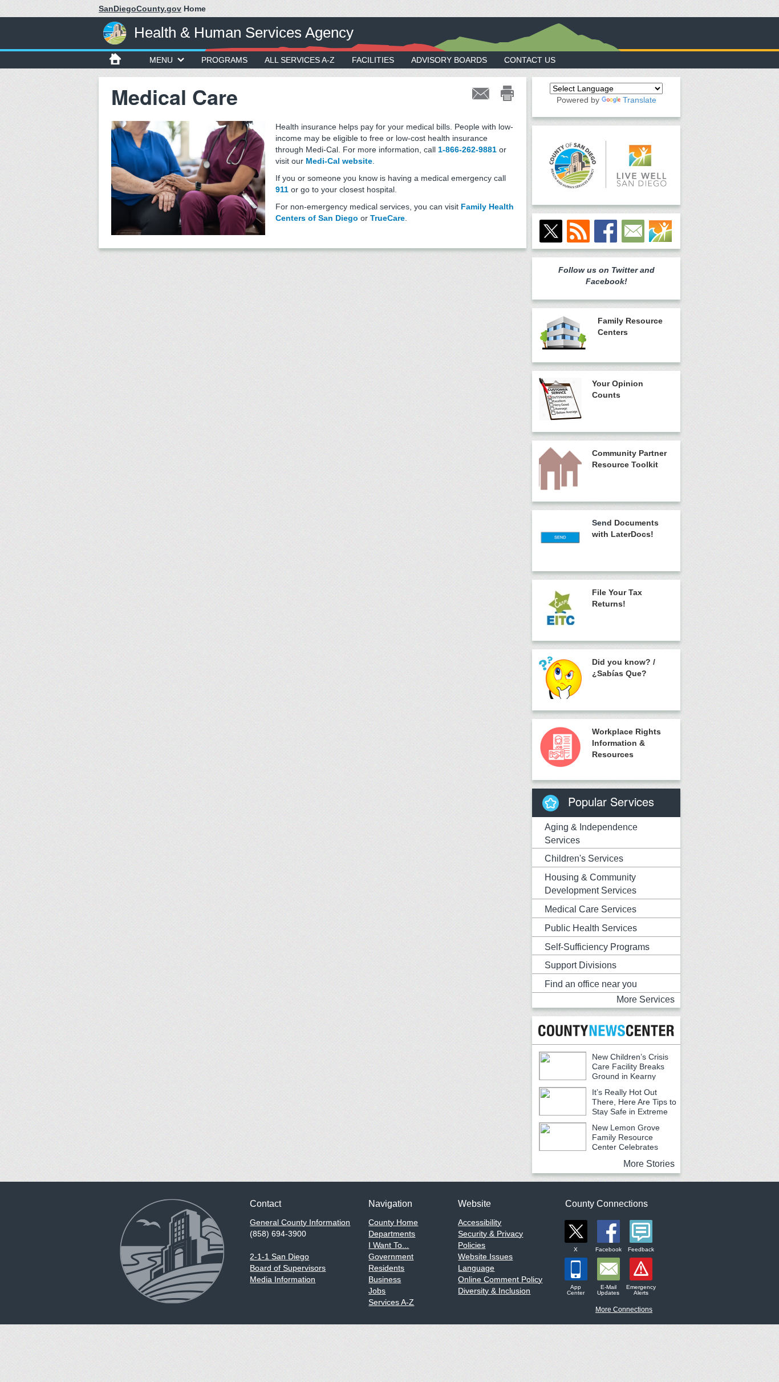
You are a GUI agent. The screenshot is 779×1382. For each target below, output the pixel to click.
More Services (645, 999)
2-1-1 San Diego (279, 1256)
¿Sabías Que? (619, 673)
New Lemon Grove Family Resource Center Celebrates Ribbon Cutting (599, 1142)
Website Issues (485, 1256)
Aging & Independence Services (591, 833)
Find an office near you (591, 984)
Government (390, 1256)
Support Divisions (580, 965)
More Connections (623, 1310)
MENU (161, 59)
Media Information (282, 1279)
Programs (224, 59)
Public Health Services (591, 928)
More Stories (649, 1164)
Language (476, 1267)
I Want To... (388, 1245)
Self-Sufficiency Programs (597, 947)
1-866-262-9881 (467, 149)
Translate (639, 99)
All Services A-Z (300, 59)
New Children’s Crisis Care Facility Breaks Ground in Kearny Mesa (603, 1071)
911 (282, 189)
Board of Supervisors (288, 1267)
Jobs (377, 1290)
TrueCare (387, 218)
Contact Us (529, 59)
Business (384, 1279)
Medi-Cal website (339, 160)
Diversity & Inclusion (494, 1290)
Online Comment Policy (500, 1279)
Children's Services (584, 858)
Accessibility (479, 1222)
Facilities (373, 59)
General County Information (300, 1222)
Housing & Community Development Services (590, 883)
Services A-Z (391, 1302)
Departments (391, 1233)
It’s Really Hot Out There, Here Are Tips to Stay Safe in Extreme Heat (607, 1107)
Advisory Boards (449, 59)
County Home (393, 1222)
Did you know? (621, 661)
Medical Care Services (590, 909)
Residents (386, 1267)
